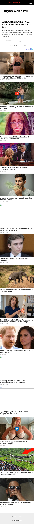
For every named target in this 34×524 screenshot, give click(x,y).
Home (14, 517)
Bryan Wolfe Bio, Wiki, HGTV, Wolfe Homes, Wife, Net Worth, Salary (16, 24)
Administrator (9, 41)
